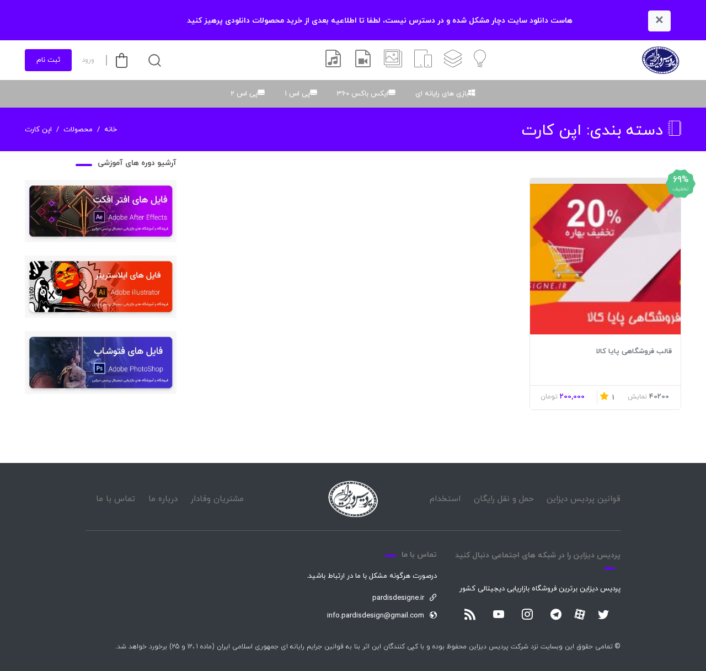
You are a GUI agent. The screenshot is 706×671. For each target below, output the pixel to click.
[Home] (353, 499)
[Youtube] (498, 615)
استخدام (445, 499)
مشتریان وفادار (217, 499)
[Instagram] (527, 615)
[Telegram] (556, 615)
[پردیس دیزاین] (660, 60)
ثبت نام (48, 60)
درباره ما (163, 499)
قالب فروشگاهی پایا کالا (634, 351)
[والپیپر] (393, 60)
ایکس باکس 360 (362, 94)
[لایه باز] (453, 60)
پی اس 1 (297, 94)
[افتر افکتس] (363, 60)
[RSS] (470, 615)
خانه (110, 130)
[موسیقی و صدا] (333, 60)
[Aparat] (579, 614)
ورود (88, 60)
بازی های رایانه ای (441, 94)
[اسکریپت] (423, 60)
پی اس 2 (244, 94)
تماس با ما (115, 499)
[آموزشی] (480, 60)
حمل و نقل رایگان (504, 499)
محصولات (78, 130)
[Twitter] (603, 615)
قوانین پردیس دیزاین (584, 499)
